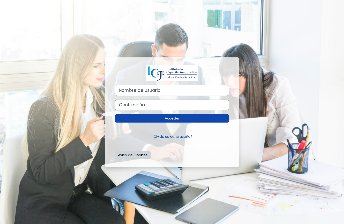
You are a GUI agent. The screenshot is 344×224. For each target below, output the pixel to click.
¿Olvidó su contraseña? (172, 136)
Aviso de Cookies (133, 155)
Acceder (172, 118)
